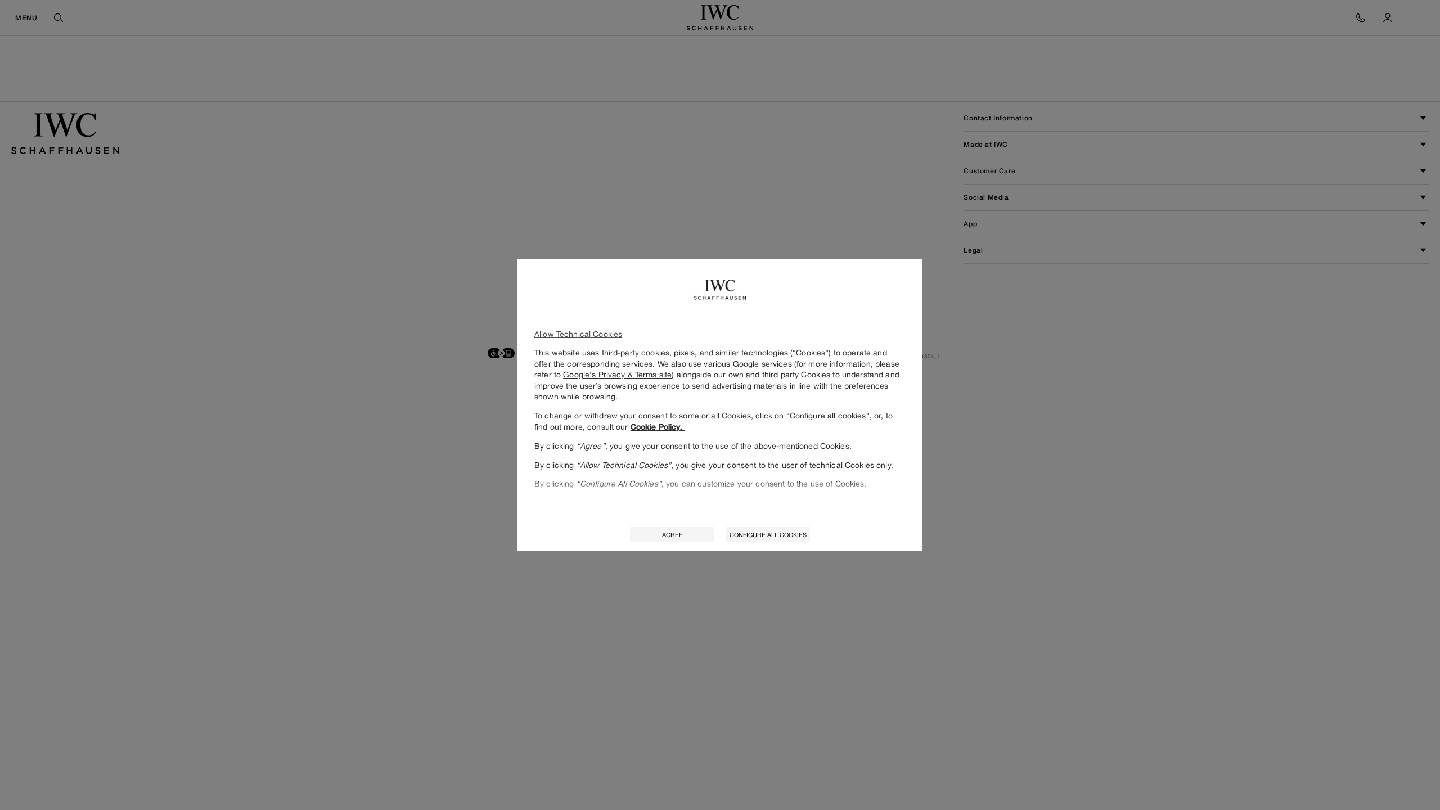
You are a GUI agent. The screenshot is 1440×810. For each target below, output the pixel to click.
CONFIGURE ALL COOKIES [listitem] (768, 534)
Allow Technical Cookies (578, 334)
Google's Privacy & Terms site (617, 374)
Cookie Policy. (658, 426)
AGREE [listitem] (672, 534)
